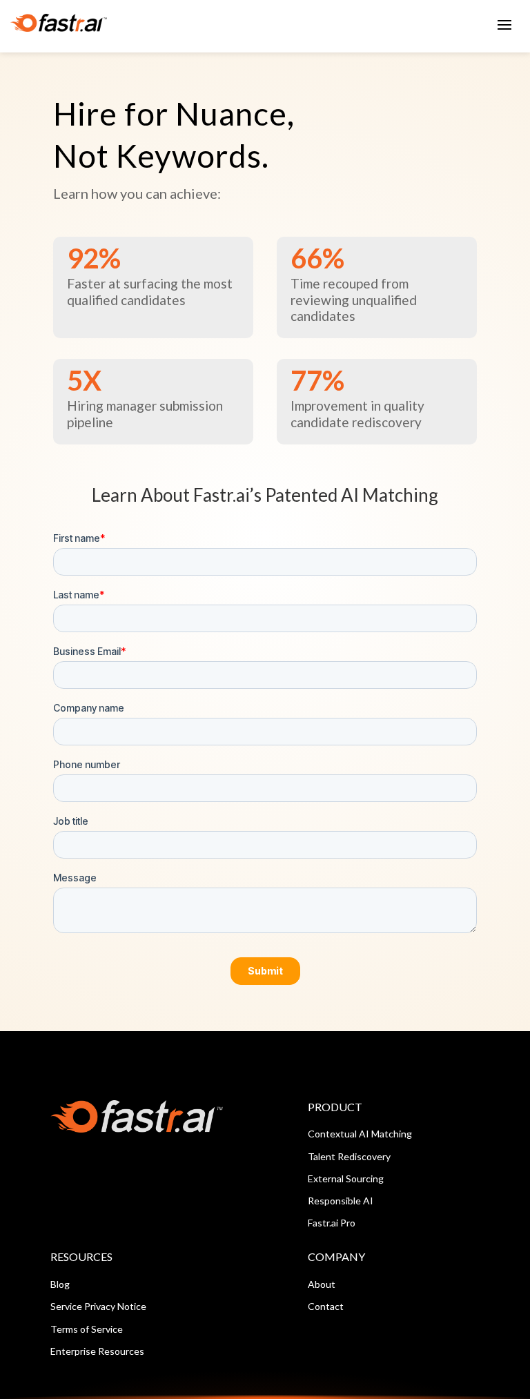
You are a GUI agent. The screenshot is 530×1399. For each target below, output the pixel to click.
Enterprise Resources (97, 1351)
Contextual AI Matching (360, 1133)
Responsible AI (340, 1200)
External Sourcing (346, 1178)
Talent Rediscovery (349, 1156)
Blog (60, 1284)
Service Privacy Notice (98, 1306)
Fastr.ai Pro (331, 1223)
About (321, 1284)
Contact (326, 1306)
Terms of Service (86, 1329)
